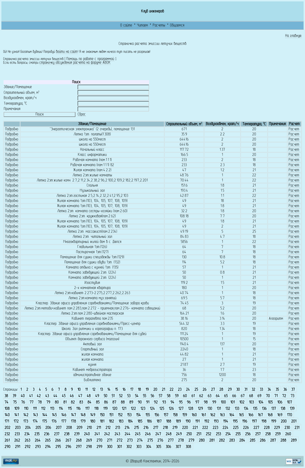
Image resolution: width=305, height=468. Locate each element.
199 (273, 421)
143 (35, 415)
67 (243, 396)
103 (251, 402)
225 (235, 428)
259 (278, 434)
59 (177, 396)
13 (101, 390)
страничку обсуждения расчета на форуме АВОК (74, 63)
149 (92, 415)
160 (194, 415)
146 (63, 415)
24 (188, 390)
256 (248, 434)
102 (241, 402)
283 (232, 440)
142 (25, 415)
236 (46, 434)
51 (113, 396)
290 (7, 447)
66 (234, 396)
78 (40, 402)
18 (139, 390)
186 (149, 421)
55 (144, 396)
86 (106, 402)
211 (99, 428)
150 (102, 415)
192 (206, 421)
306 (168, 447)
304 (148, 447)
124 (152, 409)
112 (43, 409)
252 (208, 434)
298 (89, 447)
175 (44, 421)
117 (87, 409)
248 (169, 434)
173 (25, 421)
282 (222, 440)
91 (147, 402)
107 (289, 402)
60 (185, 396)
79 (48, 402)
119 (105, 409)
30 (238, 390)
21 (163, 390)
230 (287, 428)
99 (214, 402)
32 (253, 390)
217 (155, 428)
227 (256, 428)
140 (7, 415)
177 (63, 421)
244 (127, 434)
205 (38, 428)
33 (261, 390)
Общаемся (177, 25)
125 (161, 409)
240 (87, 434)
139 (292, 409)
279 (191, 440)
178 (73, 421)
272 (119, 440)
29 (230, 390)
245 (137, 434)
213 (117, 428)
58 (169, 396)
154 (138, 415)
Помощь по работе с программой (90, 59)
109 (16, 409)
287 (273, 440)
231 (297, 428)
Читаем (142, 25)
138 (283, 409)
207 (59, 428)
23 (179, 390)
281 (211, 440)
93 (164, 402)
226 (246, 428)
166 (250, 415)
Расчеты (159, 25)
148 (83, 415)
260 (288, 434)
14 (108, 390)
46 (72, 396)
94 (172, 402)
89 (131, 402)
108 (7, 409)
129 (200, 409)
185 (139, 421)
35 (277, 390)
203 (17, 428)
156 (156, 415)
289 (294, 440)
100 (223, 402)
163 (222, 415)
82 (73, 402)
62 (201, 396)
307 (178, 447)
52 (121, 396)
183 (121, 421)
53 (128, 396)
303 (138, 447)
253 (218, 434)
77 (32, 402)
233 (17, 434)
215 (136, 428)
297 (79, 447)
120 (114, 409)
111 (35, 409)
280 (202, 440)
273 (130, 440)
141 (16, 415)
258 (268, 434)
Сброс (82, 114)
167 (260, 415)
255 (238, 434)
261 (7, 440)
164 (231, 415)
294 (48, 447)
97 (197, 402)
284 (242, 440)
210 (89, 428)
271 (109, 440)
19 (147, 390)
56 (152, 396)
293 (38, 447)
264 (38, 440)
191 (197, 421)
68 (251, 396)
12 (93, 390)
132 (227, 409)
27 (213, 390)
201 (293, 421)
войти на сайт (66, 52)
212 (108, 428)
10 (79, 390)
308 (188, 447)
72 (284, 396)
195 (235, 421)
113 (52, 409)
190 (188, 421)
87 (114, 402)
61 (193, 396)
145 (54, 415)
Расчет (294, 129)
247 (158, 434)
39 (14, 396)
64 (218, 396)
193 (216, 421)
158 (175, 415)
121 (124, 409)
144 (44, 415)
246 (148, 434)
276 (160, 440)
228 (267, 428)
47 (80, 396)
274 (140, 440)
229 (277, 428)
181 (102, 421)
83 (81, 402)
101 (232, 402)
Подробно (11, 129)
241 (97, 434)
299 (99, 447)
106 (279, 402)
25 (196, 390)
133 (237, 409)
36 (285, 390)
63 (209, 396)
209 (79, 428)
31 (245, 390)
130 (209, 409)
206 (48, 428)
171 (7, 421)
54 (137, 396)
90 (140, 402)
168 (270, 415)
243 (117, 434)
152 (120, 415)
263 (27, 440)
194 (225, 421)
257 (258, 434)
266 (58, 440)
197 (254, 421)
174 (35, 421)
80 (57, 402)
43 (47, 396)
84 (89, 402)
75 (15, 402)
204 (28, 428)
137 (273, 409)
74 (6, 402)
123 (142, 409)
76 (23, 402)
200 (284, 421)
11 (86, 390)
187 (159, 421)
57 (160, 396)
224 (225, 428)
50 (105, 396)
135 (255, 409)
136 (264, 409)
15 (116, 390)
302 (129, 447)
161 (203, 415)
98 (206, 402)
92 (156, 402)
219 (175, 428)
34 (269, 390)
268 (79, 440)
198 (264, 421)
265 (47, 440)
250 (189, 434)
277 (171, 440)
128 (190, 409)
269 (89, 440)
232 (7, 434)
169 (279, 415)
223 (215, 428)
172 (16, 421)
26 (205, 390)
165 (241, 415)
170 (289, 415)
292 (28, 447)
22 (172, 390)
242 (107, 434)
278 (181, 440)
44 (55, 396)
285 (252, 440)
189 (178, 421)
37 (293, 390)
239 (77, 434)
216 (146, 428)
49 (97, 396)
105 (270, 402)
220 (185, 428)
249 (179, 434)
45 (63, 396)
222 (205, 428)
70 (268, 396)
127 (181, 409)
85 (98, 402)
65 (226, 396)
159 (184, 415)
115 (70, 409)
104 (261, 402)
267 (68, 440)
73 (292, 396)
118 (96, 409)
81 (65, 402)
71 (276, 396)
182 (111, 421)
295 (58, 447)
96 (189, 402)
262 (17, 440)
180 (92, 421)
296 (68, 447)
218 (165, 428)
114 (61, 409)
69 (259, 396)
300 (109, 447)
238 (67, 434)
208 (69, 428)
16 (124, 390)
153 (129, 415)
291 (17, 447)
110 (26, 409)
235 (37, 434)
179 (83, 421)
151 (111, 415)
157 (166, 415)
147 (73, 415)
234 (27, 434)
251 (198, 434)
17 (131, 390)
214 (127, 428)
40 (23, 396)
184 (130, 421)
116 (78, 409)
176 (54, 421)
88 (123, 402)
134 (246, 409)
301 (119, 447)
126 (171, 409)
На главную (293, 36)
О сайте (126, 25)
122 (133, 409)
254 (228, 434)
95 (181, 402)
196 (244, 421)
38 (6, 396)
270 (99, 440)
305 (158, 447)
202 (7, 428)
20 (155, 390)
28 (221, 390)
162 (212, 415)
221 (195, 428)
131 (219, 409)
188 (168, 421)
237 (56, 434)
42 (39, 396)
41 (30, 396)
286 (263, 440)
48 (89, 396)
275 (150, 440)
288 (283, 440)
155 (147, 415)
